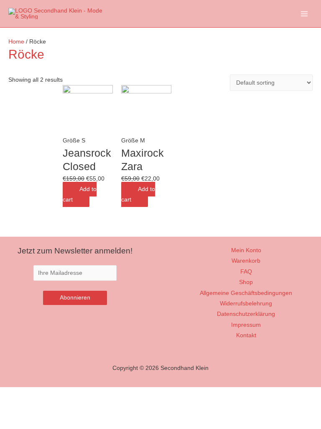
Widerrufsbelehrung (246, 303)
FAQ (246, 272)
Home (16, 42)
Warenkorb (246, 261)
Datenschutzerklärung (246, 314)
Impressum (246, 325)
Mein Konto (246, 250)
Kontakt (246, 335)
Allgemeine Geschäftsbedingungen (246, 293)
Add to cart (80, 194)
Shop (246, 282)
